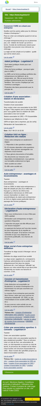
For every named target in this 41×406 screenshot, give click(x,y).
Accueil (6, 382)
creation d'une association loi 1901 (21, 363)
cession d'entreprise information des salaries (18, 314)
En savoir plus (10, 404)
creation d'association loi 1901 (15, 365)
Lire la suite (8, 57)
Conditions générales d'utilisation (18, 383)
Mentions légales (17, 382)
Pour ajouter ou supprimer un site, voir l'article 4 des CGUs (18, 389)
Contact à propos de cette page (22, 386)
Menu (36, 2)
